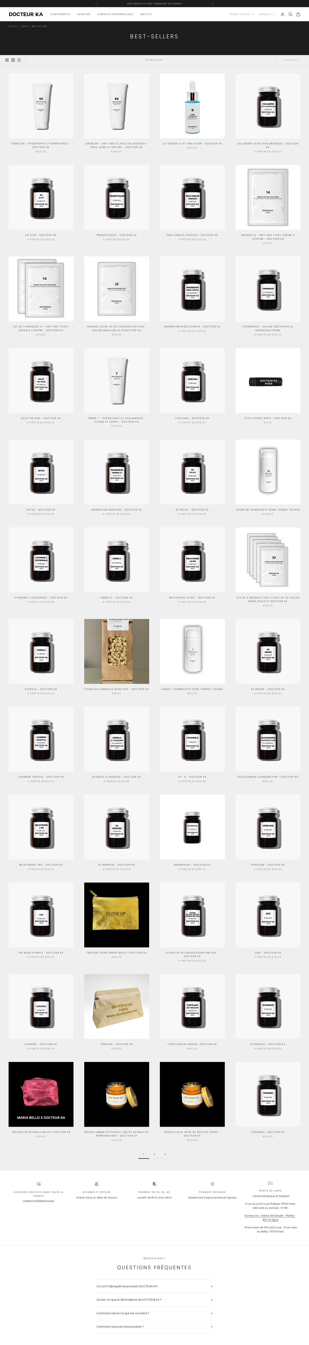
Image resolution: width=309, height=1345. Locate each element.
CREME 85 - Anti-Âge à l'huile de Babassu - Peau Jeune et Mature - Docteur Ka (116, 145)
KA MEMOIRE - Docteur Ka (116, 864)
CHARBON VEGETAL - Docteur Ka (41, 776)
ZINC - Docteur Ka (268, 952)
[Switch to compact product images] (19, 60)
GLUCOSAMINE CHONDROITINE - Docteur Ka (268, 776)
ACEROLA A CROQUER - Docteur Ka (116, 776)
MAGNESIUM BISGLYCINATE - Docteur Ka (192, 326)
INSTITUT (146, 14)
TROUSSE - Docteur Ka (116, 1044)
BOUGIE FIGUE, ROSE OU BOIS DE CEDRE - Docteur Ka (192, 1134)
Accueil (13, 26)
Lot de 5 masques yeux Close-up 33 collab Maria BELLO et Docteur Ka (267, 599)
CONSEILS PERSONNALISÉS (115, 14)
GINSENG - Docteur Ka (41, 1044)
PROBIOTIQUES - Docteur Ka (117, 235)
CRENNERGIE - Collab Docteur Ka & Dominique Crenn (267, 328)
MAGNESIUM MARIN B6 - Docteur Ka (117, 509)
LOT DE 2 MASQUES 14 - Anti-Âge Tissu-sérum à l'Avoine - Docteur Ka (41, 328)
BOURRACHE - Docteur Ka (192, 864)
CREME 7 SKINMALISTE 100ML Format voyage (192, 689)
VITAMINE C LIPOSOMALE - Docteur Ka (41, 597)
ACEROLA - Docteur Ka (41, 689)
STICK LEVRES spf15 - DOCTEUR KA (268, 418)
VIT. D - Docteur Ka (192, 776)
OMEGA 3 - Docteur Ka (116, 597)
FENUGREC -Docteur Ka (268, 1132)
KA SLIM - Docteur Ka (41, 235)
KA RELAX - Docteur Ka (192, 509)
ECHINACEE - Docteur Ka (268, 1044)
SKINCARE (83, 14)
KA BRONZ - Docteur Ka (268, 689)
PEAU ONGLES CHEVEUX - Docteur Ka (192, 235)
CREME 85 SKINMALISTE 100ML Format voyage (268, 509)
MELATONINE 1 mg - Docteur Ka (41, 864)
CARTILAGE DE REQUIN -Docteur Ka (192, 1044)
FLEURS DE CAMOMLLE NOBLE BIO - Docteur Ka (116, 689)
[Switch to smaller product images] (13, 60)
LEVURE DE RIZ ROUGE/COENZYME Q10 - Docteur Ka (192, 954)
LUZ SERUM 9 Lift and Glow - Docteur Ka (192, 143)
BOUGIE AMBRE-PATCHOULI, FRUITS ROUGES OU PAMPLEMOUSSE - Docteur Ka (117, 1134)
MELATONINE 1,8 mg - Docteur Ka (192, 597)
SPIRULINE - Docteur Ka (268, 864)
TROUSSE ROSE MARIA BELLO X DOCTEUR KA (41, 1132)
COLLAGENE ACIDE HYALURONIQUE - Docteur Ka (268, 145)
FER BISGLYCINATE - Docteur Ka (41, 952)
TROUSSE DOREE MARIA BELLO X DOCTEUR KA (116, 952)
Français (265, 14)
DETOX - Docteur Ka (41, 509)
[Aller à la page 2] (165, 1155)
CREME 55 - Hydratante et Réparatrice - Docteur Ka (41, 145)
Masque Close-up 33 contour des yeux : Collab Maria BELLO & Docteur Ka (116, 328)
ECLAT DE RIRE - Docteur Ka (41, 418)
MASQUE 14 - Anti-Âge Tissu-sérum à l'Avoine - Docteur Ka (267, 237)
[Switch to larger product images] (7, 60)
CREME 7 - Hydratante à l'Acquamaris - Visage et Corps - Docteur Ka (117, 420)
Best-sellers (39, 26)
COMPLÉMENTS (60, 14)
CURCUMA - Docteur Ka (192, 418)
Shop (25, 26)
